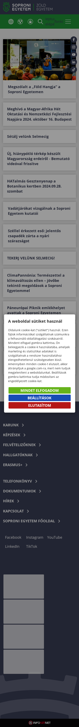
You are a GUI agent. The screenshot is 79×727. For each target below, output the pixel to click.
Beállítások (39, 397)
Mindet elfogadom (39, 390)
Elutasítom (39, 405)
